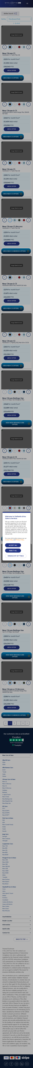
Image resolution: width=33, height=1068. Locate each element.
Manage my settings (16, 556)
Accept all (13, 545)
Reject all (13, 550)
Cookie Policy (9, 540)
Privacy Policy (20, 540)
